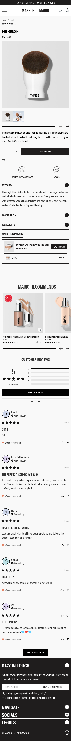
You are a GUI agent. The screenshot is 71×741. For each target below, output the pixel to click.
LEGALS (9, 722)
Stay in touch (15, 665)
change (61, 257)
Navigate (11, 707)
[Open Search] (60, 10)
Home (4, 19)
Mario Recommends (12, 233)
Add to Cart (45, 151)
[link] (9, 23)
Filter (37, 401)
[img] (18, 415)
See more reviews (35, 652)
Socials (9, 714)
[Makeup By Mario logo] (35, 10)
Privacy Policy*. (39, 693)
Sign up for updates (52, 687)
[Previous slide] (61, 348)
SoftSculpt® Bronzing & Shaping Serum (21, 337)
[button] (40, 330)
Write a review (35, 392)
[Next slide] (67, 348)
